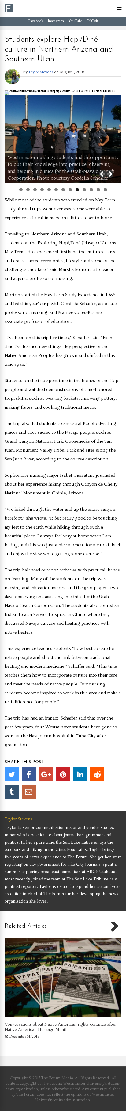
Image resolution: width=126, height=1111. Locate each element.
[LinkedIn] (80, 774)
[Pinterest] (63, 774)
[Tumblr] (12, 792)
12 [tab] (98, 189)
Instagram (56, 21)
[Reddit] (97, 774)
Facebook (35, 21)
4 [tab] (42, 189)
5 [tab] (49, 189)
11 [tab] (91, 189)
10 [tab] (84, 189)
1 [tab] (21, 189)
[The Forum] (9, 11)
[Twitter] (12, 774)
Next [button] (109, 174)
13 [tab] (105, 189)
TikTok (92, 21)
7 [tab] (63, 189)
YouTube (76, 21)
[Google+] (46, 774)
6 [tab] (56, 189)
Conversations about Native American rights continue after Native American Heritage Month (60, 1027)
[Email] (29, 792)
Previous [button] (103, 174)
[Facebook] (29, 774)
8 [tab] (70, 189)
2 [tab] (28, 189)
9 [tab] (77, 189)
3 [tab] (35, 189)
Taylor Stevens (40, 72)
